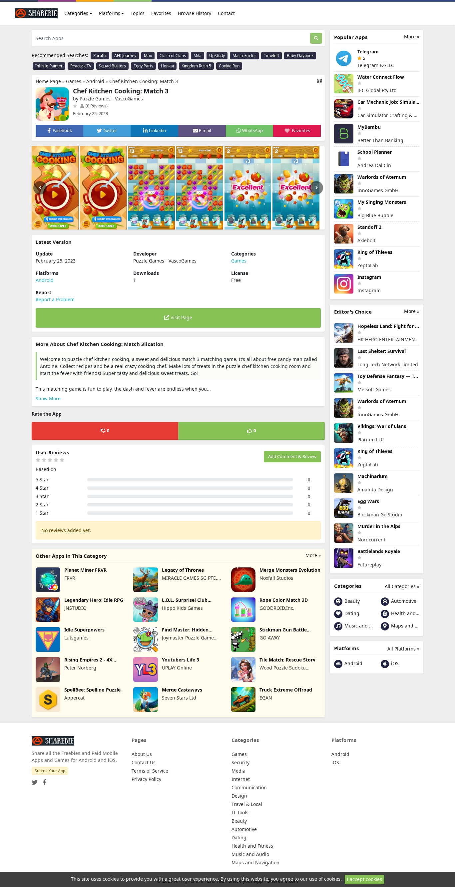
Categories (76, 13)
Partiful (100, 55)
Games (73, 81)
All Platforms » (403, 648)
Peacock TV (80, 66)
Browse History (194, 13)
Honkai (167, 66)
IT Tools (239, 812)
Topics (138, 13)
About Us (142, 754)
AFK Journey (125, 55)
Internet (240, 779)
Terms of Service (150, 771)
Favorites (161, 13)
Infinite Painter (49, 66)
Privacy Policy (146, 779)
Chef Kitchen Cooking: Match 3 (143, 81)
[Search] (316, 38)
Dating (351, 613)
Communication (249, 787)
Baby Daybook (300, 55)
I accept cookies (364, 879)
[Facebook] (43, 780)
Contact (226, 13)
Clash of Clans (173, 55)
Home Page (48, 81)
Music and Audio (358, 625)
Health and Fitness (404, 613)
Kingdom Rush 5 (196, 66)
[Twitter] (35, 780)
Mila (198, 55)
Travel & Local (246, 804)
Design (239, 796)
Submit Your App (50, 771)
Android (95, 81)
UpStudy (217, 55)
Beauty (351, 601)
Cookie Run (229, 66)
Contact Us (144, 762)
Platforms (109, 13)
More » (313, 555)
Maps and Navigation (404, 625)
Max (148, 55)
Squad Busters (112, 66)
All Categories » (402, 586)
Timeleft (271, 55)
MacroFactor (244, 55)
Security (240, 762)
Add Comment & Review (292, 456)
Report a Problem (55, 299)
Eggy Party (143, 66)
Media (238, 771)
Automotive (403, 601)
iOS (394, 663)
